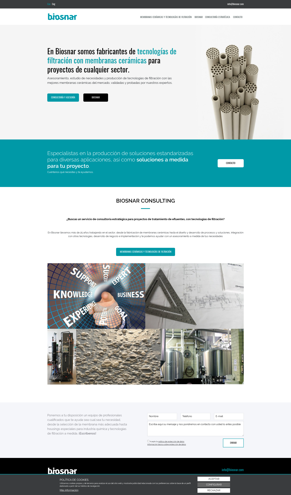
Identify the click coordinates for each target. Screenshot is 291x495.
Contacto (237, 17)
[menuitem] (166, 17)
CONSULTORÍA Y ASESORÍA (63, 97)
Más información (69, 490)
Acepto (153, 442)
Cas (48, 4)
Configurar (214, 484)
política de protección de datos (171, 442)
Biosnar (199, 17)
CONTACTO (230, 163)
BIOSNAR (96, 97)
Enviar (233, 443)
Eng (53, 4)
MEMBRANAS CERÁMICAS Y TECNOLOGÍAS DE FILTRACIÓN (145, 252)
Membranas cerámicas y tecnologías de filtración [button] (166, 17)
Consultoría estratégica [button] (218, 17)
